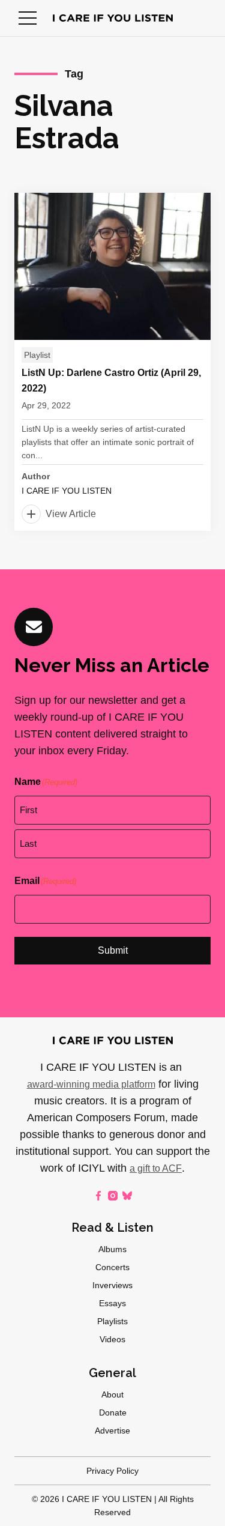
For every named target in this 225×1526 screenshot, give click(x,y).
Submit (113, 950)
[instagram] (113, 1196)
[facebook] (98, 1196)
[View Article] (112, 362)
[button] (27, 18)
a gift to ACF (156, 1168)
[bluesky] (127, 1196)
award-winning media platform (91, 1084)
